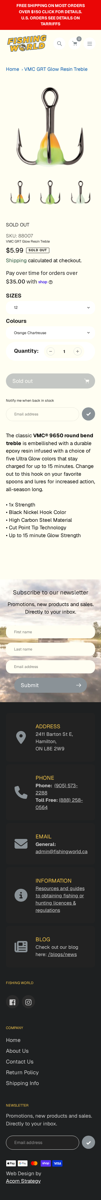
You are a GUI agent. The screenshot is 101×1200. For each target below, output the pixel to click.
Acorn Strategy (23, 1181)
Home (12, 69)
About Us (17, 1050)
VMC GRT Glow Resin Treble (56, 69)
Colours (16, 320)
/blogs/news (62, 954)
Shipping (16, 260)
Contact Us (19, 1061)
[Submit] (88, 1142)
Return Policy (22, 1072)
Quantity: (26, 350)
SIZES (14, 295)
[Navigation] (89, 43)
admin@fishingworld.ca (62, 851)
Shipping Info (22, 1083)
